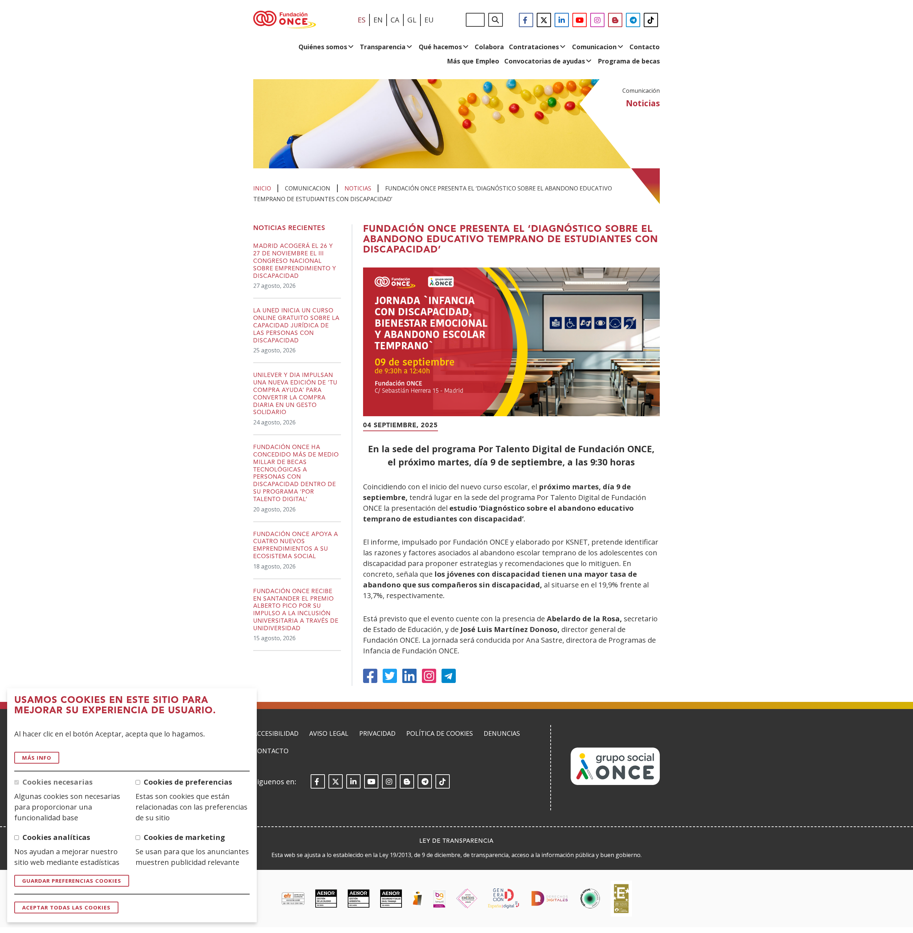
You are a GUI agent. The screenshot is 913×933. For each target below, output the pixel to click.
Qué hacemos (440, 46)
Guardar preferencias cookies (71, 880)
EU (429, 20)
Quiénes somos (323, 46)
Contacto (644, 46)
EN (378, 20)
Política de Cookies (439, 733)
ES (362, 20)
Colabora (489, 46)
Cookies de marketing (184, 837)
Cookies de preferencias (188, 782)
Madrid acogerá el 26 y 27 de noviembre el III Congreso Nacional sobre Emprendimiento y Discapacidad (294, 261)
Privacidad (377, 733)
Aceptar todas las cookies (66, 907)
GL (412, 20)
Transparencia (383, 46)
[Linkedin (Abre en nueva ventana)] (409, 676)
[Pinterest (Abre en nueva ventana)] (429, 676)
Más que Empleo (473, 61)
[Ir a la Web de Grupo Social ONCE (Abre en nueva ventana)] (615, 783)
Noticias (358, 188)
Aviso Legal (328, 733)
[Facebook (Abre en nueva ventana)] (370, 676)
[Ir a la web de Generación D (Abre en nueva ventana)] (503, 898)
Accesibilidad (276, 733)
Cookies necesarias (57, 782)
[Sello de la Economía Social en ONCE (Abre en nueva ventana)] (590, 898)
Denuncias (502, 733)
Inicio (262, 188)
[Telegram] (449, 676)
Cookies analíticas (56, 837)
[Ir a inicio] (284, 20)
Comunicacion (594, 46)
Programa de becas (629, 61)
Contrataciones (534, 46)
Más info (36, 757)
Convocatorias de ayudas (544, 61)
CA (395, 20)
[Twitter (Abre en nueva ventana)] (390, 676)
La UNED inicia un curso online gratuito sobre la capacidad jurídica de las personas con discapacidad (296, 325)
